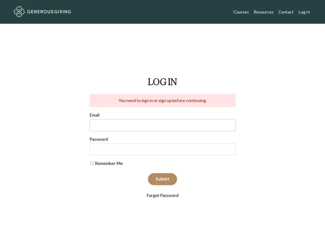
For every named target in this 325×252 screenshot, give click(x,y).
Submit (162, 179)
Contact (286, 11)
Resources (264, 11)
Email (94, 114)
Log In (304, 11)
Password (98, 139)
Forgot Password (162, 195)
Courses (241, 11)
